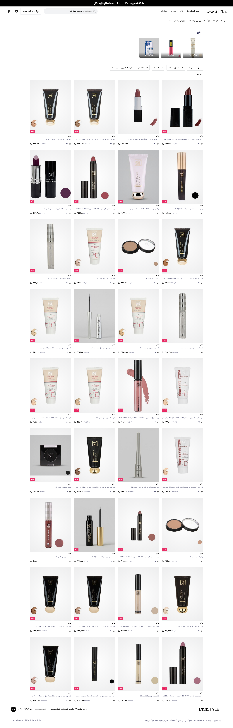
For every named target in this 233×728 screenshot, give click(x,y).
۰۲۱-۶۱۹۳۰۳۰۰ (25, 709)
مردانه (173, 11)
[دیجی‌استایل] (217, 11)
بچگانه (164, 11)
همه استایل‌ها (193, 11)
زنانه (181, 11)
